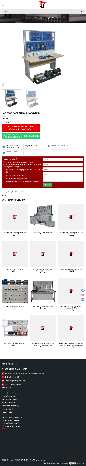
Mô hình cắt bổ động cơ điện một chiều (71, 269)
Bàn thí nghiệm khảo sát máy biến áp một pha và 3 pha (15, 233)
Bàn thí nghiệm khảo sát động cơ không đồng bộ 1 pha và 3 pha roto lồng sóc (71, 344)
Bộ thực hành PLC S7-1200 (15, 269)
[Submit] (82, 12)
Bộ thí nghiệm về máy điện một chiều (43, 306)
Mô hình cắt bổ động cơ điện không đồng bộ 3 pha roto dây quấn (43, 344)
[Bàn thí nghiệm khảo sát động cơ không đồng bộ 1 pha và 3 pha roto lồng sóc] (71, 328)
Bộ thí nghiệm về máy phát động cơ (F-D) (14, 307)
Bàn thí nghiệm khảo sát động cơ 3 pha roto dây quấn (71, 233)
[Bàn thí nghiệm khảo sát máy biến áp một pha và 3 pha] (15, 217)
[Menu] (3, 4)
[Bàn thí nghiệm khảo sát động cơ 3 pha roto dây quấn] (71, 217)
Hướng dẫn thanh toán (9, 396)
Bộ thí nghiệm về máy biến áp (43, 232)
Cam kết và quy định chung (10, 406)
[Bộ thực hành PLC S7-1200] (15, 254)
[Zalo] (83, 300)
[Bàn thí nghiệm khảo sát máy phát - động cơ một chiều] (71, 291)
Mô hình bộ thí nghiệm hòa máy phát (15, 343)
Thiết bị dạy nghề (38, 18)
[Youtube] (83, 295)
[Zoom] (4, 85)
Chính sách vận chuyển (9, 399)
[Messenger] (83, 290)
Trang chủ (28, 18)
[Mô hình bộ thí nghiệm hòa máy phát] (15, 328)
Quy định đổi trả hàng (9, 402)
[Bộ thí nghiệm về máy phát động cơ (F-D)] (15, 291)
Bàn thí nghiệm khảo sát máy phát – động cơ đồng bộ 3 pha (43, 270)
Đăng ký (47, 184)
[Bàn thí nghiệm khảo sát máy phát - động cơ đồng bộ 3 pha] (43, 254)
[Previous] (6, 57)
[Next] (80, 57)
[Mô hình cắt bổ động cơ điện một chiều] (71, 254)
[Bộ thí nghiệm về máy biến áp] (43, 217)
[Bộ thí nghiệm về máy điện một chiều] (43, 291)
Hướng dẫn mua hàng (9, 393)
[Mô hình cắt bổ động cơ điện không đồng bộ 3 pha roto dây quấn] (43, 328)
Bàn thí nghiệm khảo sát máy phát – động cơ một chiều (71, 307)
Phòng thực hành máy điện (53, 18)
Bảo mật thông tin (7, 409)
